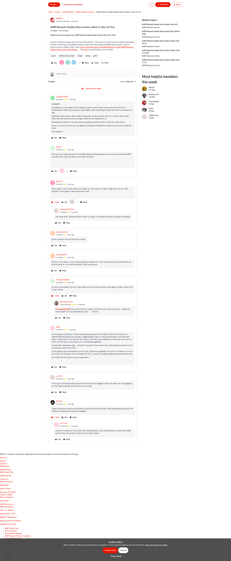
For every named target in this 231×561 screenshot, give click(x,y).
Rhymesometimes (66, 302)
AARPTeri (59, 18)
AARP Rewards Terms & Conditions (18, 536)
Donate (3, 461)
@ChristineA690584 (62, 309)
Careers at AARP (6, 495)
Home (50, 12)
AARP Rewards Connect (85, 12)
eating (88, 56)
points (53, 56)
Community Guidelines (73, 5)
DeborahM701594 (67, 209)
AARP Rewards (68, 12)
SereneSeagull (154, 101)
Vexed (151, 108)
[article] (92, 118)
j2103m (59, 147)
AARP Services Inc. (7, 504)
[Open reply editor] (92, 74)
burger (80, 56)
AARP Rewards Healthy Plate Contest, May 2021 (160, 24)
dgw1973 (59, 181)
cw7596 (59, 376)
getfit (95, 56)
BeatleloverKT (154, 94)
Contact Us (4, 479)
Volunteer (3, 464)
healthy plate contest (66, 56)
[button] (162, 4)
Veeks (58, 327)
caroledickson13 (62, 232)
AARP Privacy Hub (12, 528)
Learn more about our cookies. (156, 545)
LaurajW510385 (62, 97)
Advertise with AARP (7, 492)
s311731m (64, 423)
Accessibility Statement (13, 533)
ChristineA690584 (62, 280)
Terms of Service (11, 531)
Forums (58, 12)
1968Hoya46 (153, 115)
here (85, 50)
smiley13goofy (61, 255)
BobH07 (152, 87)
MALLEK (59, 401)
